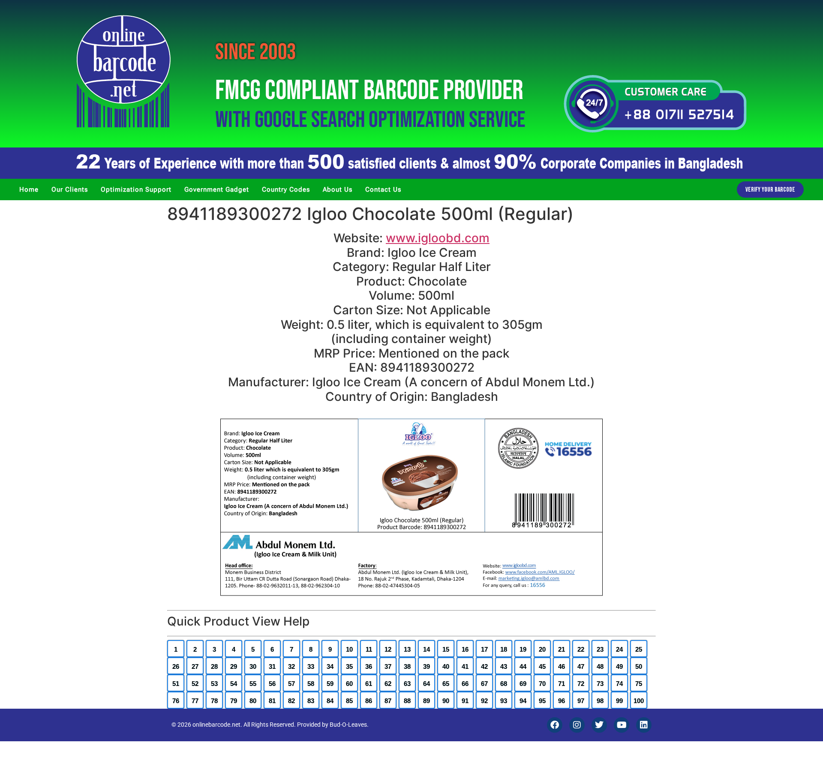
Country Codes (286, 189)
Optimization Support (136, 189)
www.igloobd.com (438, 238)
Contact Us (383, 189)
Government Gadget (216, 189)
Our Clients (69, 189)
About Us (337, 189)
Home (29, 189)
